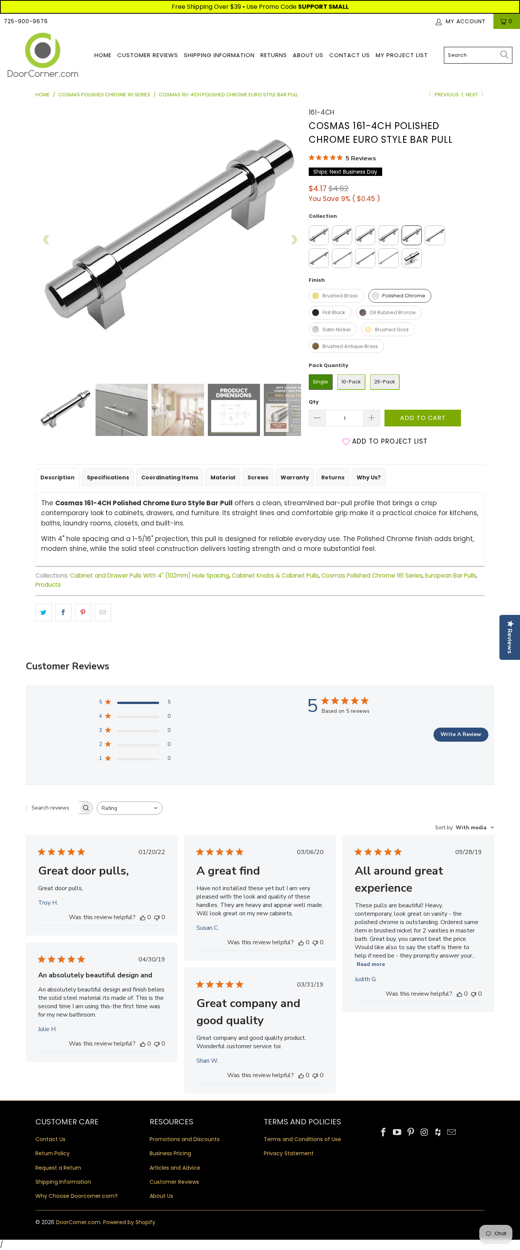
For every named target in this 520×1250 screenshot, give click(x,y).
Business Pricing (170, 1153)
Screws (257, 477)
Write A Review (460, 734)
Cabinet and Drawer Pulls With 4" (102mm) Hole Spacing (149, 576)
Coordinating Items (169, 477)
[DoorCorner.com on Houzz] (438, 1133)
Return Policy (52, 1153)
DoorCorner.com (78, 1222)
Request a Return (58, 1168)
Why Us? (369, 477)
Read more (371, 964)
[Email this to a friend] (103, 612)
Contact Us (349, 55)
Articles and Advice (175, 1168)
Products (48, 585)
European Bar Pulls (450, 576)
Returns (273, 55)
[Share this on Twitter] (43, 612)
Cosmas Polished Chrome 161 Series (372, 576)
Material (223, 477)
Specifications (108, 477)
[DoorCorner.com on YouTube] (397, 1133)
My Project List (402, 55)
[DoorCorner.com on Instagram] (424, 1133)
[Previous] (46, 239)
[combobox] (478, 55)
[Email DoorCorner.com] (451, 1133)
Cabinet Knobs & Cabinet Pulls (275, 576)
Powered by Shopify (129, 1222)
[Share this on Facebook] (63, 612)
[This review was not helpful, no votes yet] (157, 917)
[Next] (293, 239)
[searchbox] (52, 807)
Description (57, 477)
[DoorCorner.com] (43, 55)
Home (103, 55)
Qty (314, 401)
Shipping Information (219, 55)
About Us (308, 55)
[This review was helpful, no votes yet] (142, 917)
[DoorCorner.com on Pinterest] (410, 1133)
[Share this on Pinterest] (83, 612)
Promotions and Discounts (185, 1139)
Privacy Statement (289, 1153)
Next (472, 94)
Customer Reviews (147, 55)
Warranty (295, 477)
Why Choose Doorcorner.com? (76, 1196)
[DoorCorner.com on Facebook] (383, 1133)
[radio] (319, 235)
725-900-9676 (26, 21)
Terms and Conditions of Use (302, 1139)
